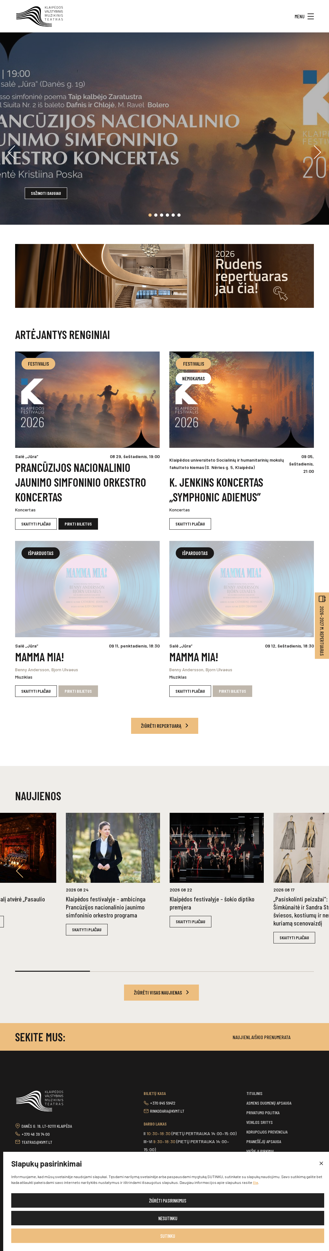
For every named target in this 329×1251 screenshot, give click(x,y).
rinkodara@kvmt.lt (167, 1111)
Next (317, 152)
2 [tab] (155, 215)
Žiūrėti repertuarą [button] (161, 726)
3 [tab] (161, 215)
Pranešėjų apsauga (263, 1141)
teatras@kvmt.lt (37, 1142)
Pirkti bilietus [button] (78, 523)
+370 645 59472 (162, 1103)
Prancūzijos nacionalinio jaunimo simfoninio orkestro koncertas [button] (80, 482)
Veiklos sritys (259, 1122)
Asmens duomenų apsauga (268, 1103)
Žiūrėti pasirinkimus (167, 1200)
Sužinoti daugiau (46, 193)
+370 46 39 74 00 (36, 1134)
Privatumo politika (263, 1112)
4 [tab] (167, 215)
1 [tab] (150, 215)
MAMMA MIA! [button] (39, 657)
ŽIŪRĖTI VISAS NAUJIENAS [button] (158, 992)
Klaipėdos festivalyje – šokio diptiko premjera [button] (212, 903)
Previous (11, 152)
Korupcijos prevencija (267, 1131)
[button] (321, 1163)
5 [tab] (173, 215)
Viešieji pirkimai (260, 1151)
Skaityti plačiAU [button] (36, 523)
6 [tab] (179, 215)
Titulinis (254, 1093)
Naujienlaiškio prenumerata (261, 1037)
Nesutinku (167, 1218)
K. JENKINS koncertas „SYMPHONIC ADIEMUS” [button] (216, 489)
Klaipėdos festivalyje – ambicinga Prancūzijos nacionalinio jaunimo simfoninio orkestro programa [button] (106, 907)
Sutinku (167, 1236)
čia (255, 1182)
